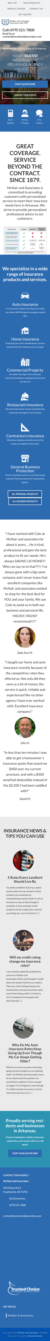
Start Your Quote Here (25, 1153)
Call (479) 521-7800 (18, 30)
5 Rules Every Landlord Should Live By (25, 879)
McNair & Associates (20, 1315)
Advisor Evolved (35, 1336)
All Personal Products (25, 494)
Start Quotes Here (25, 84)
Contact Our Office (25, 95)
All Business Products (25, 501)
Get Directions (17, 1198)
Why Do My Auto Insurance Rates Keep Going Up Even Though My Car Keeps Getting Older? (25, 1053)
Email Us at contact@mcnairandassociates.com (22, 35)
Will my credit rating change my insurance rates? (25, 961)
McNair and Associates (28, 1332)
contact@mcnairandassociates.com (22, 1215)
